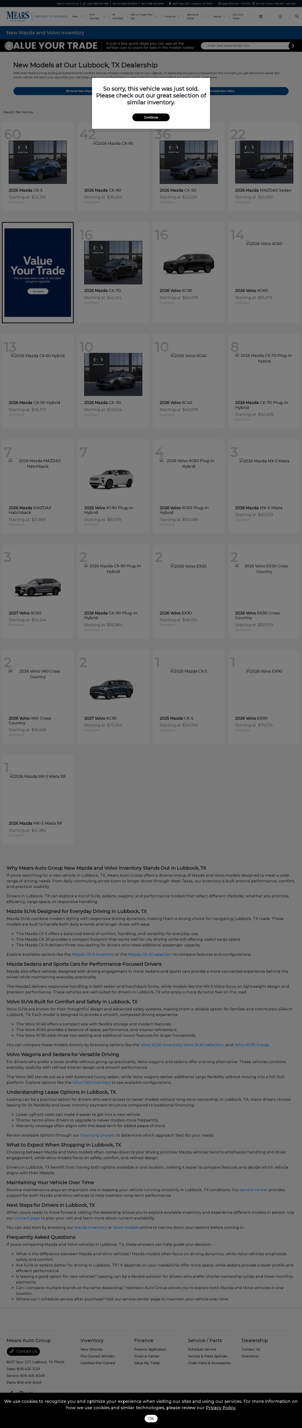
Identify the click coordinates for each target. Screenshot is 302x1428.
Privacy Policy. (221, 1407)
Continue (151, 117)
